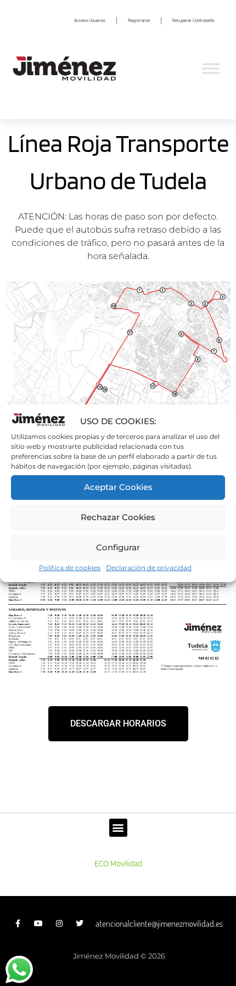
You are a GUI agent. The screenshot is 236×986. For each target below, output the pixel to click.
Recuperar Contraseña (193, 20)
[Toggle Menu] (211, 68)
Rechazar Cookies (118, 517)
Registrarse (139, 20)
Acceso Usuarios (89, 20)
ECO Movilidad (118, 864)
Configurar (118, 547)
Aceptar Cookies (118, 487)
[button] (118, 828)
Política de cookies (69, 568)
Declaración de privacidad (149, 568)
